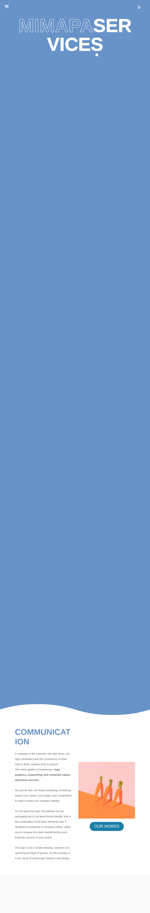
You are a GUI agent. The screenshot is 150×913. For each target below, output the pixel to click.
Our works (106, 826)
